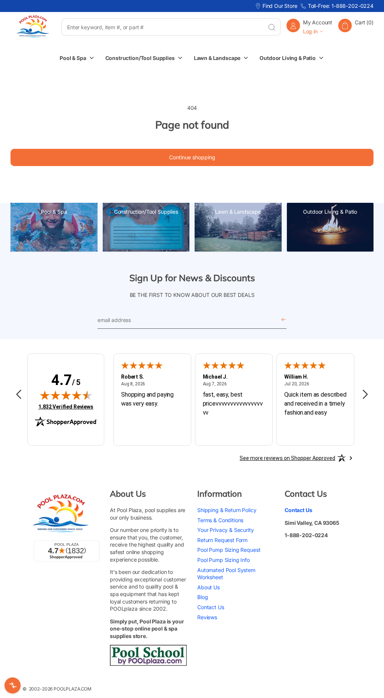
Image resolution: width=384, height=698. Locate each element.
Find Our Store (279, 6)
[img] (66, 395)
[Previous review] (18, 395)
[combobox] (162, 27)
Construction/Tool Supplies (146, 211)
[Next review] (365, 395)
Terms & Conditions (220, 520)
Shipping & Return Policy (226, 510)
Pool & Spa (54, 211)
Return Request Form (222, 540)
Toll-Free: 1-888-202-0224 (341, 6)
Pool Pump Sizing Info (223, 560)
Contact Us (210, 607)
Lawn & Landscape (238, 211)
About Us (208, 587)
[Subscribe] (283, 320)
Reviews (207, 617)
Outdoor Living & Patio (330, 211)
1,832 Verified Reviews (65, 406)
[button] (356, 27)
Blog (202, 597)
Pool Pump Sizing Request (228, 550)
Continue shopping (192, 157)
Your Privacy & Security (225, 530)
